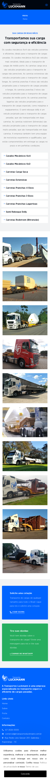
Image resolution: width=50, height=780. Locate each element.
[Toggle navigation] (46, 5)
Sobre (4, 708)
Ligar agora (18, 612)
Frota (4, 713)
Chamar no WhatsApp (22, 653)
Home (25, 19)
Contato (6, 718)
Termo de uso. (32, 767)
